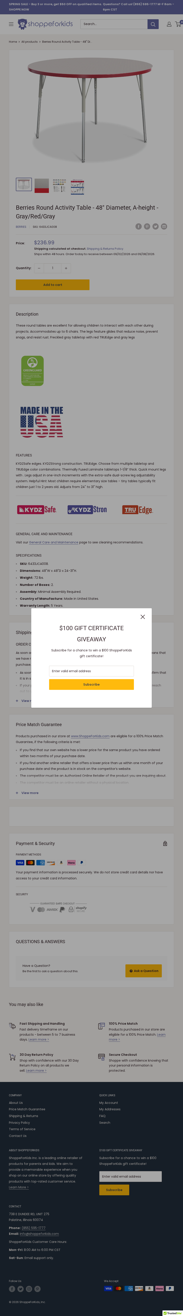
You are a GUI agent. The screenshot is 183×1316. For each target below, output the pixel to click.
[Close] (143, 616)
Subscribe (91, 684)
